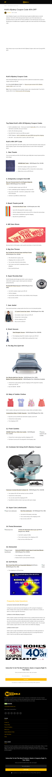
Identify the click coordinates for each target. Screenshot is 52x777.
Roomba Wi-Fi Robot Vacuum (13, 285)
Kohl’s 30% (33, 127)
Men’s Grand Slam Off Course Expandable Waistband (19, 565)
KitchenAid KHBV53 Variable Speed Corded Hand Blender (29, 550)
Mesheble (9, 12)
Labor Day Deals (7, 734)
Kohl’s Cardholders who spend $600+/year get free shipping (30, 135)
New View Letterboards (26, 510)
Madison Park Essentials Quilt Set (14, 379)
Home (5, 5)
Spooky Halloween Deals (9, 731)
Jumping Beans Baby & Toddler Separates (16, 413)
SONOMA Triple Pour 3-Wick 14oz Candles (16, 432)
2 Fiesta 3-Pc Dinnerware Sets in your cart (28, 529)
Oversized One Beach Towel (19, 206)
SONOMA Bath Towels (23, 163)
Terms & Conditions (8, 727)
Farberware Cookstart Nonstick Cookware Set (17, 489)
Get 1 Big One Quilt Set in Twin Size (14, 377)
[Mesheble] (26, 2)
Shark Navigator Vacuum (19, 332)
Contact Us (6, 722)
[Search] (47, 2)
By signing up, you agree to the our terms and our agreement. (26, 682)
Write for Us (6, 729)
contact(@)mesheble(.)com (9, 706)
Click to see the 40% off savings (23, 91)
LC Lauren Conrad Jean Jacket (22, 311)
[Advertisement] (26, 36)
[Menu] (5, 2)
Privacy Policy (33, 682)
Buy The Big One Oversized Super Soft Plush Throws (19, 252)
